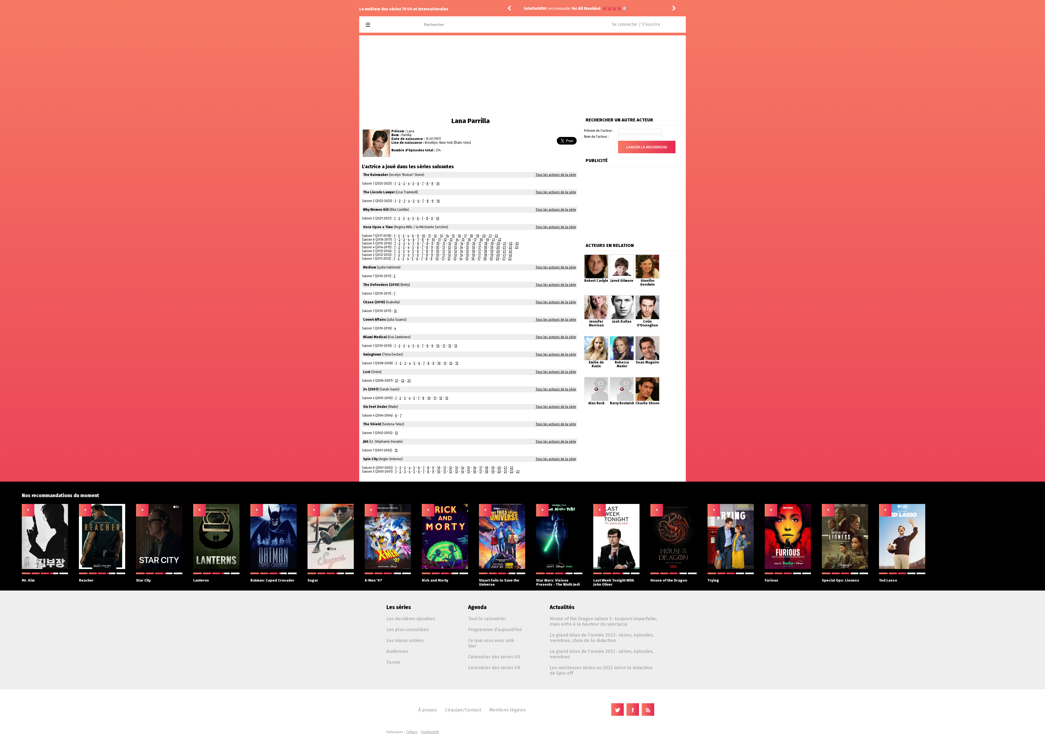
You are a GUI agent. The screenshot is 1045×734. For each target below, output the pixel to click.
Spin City (370, 459)
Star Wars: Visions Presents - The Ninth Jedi (558, 582)
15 (453, 236)
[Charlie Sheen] (647, 379)
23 (517, 243)
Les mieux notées (404, 640)
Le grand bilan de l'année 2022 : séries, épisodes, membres (602, 654)
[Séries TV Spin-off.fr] (389, 25)
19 (477, 236)
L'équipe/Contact (463, 709)
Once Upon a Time (378, 227)
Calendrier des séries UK (494, 667)
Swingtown (372, 354)
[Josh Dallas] (622, 297)
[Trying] (731, 568)
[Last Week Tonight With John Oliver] (616, 568)
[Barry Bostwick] (622, 379)
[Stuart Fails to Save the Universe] (502, 568)
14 (447, 236)
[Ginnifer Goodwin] (647, 256)
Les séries (398, 607)
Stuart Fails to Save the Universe (499, 582)
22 (496, 236)
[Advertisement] (522, 76)
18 (471, 236)
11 (429, 236)
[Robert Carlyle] (596, 256)
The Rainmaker (375, 175)
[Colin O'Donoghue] (647, 297)
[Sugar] (331, 568)
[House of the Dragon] (673, 568)
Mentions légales (507, 709)
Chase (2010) (374, 302)
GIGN (576, 8)
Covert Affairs (374, 320)
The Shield (372, 424)
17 (465, 236)
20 (484, 236)
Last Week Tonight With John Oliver (613, 582)
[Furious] (788, 568)
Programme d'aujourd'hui (495, 629)
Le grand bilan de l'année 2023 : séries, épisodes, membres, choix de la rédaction (602, 637)
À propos (427, 709)
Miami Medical (375, 337)
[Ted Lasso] (902, 568)
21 (490, 236)
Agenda (477, 607)
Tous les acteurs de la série (556, 175)
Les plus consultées (407, 629)
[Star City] (159, 568)
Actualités (562, 607)
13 (441, 236)
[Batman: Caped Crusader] (273, 568)
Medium (369, 267)
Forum (393, 662)
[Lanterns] (216, 568)
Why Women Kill (376, 210)
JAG (365, 442)
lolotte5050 (535, 8)
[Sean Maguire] (647, 338)
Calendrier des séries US (494, 656)
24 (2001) (371, 389)
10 (437, 183)
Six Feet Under (375, 407)
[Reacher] (102, 568)
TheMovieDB (429, 732)
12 (435, 236)
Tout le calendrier (487, 618)
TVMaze (411, 732)
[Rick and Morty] (445, 568)
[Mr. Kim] (45, 568)
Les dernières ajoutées (410, 618)
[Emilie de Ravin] (596, 338)
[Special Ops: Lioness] (845, 568)
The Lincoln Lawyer (379, 192)
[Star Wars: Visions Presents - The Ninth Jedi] (559, 568)
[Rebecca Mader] (622, 338)
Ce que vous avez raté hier (491, 643)
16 (459, 236)
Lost (366, 372)
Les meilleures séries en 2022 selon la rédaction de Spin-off (601, 670)
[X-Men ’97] (388, 568)
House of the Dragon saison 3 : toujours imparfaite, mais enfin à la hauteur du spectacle (603, 621)
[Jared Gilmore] (622, 256)
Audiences (397, 651)
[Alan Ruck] (596, 379)
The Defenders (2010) (381, 285)
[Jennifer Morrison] (596, 297)
